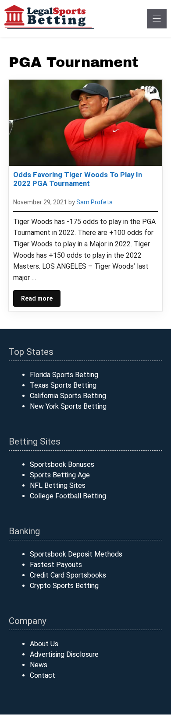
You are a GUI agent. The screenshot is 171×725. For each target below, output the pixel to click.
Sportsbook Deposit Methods (76, 554)
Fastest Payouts (56, 564)
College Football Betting (68, 496)
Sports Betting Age (60, 475)
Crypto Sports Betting (64, 585)
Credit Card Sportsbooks (68, 575)
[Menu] (157, 18)
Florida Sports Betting (64, 375)
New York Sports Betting (68, 406)
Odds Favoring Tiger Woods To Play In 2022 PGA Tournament (77, 179)
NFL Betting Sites (58, 485)
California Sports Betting (68, 396)
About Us (44, 644)
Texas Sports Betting (63, 385)
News (38, 665)
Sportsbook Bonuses (62, 464)
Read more (37, 298)
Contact (42, 675)
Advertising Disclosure (64, 654)
